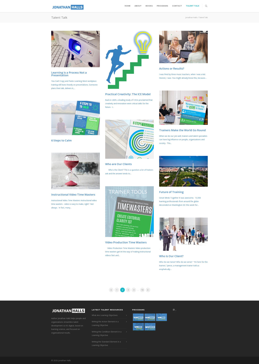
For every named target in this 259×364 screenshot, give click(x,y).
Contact (177, 6)
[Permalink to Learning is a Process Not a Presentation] (75, 49)
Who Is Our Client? (171, 256)
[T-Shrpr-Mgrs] (138, 318)
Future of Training (171, 192)
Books (149, 6)
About (138, 6)
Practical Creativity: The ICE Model (128, 94)
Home (127, 6)
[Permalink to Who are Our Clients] (129, 139)
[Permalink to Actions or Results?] (183, 47)
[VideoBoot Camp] (138, 327)
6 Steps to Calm (61, 140)
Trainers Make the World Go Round (182, 130)
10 (142, 290)
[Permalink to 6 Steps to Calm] (75, 118)
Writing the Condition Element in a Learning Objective (106, 333)
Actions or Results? (171, 68)
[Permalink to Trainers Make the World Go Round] (183, 108)
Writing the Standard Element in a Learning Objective (106, 343)
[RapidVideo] (161, 318)
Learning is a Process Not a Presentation (69, 74)
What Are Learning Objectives (105, 315)
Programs (162, 6)
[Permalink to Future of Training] (183, 171)
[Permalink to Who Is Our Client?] (183, 234)
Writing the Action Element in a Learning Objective (105, 323)
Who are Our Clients (118, 164)
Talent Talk (192, 6)
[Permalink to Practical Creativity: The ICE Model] (129, 60)
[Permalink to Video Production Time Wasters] (129, 211)
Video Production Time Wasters (126, 242)
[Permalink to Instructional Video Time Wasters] (75, 171)
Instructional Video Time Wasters (73, 194)
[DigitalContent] (149, 327)
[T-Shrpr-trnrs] (149, 318)
